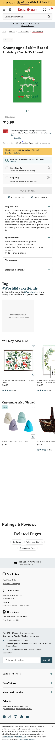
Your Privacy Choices (27, 739)
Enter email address (15, 660)
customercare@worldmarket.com (16, 605)
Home (4, 31)
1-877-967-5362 (9, 598)
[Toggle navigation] (4, 10)
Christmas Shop (23, 31)
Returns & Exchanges (11, 584)
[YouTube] (27, 716)
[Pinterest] (21, 716)
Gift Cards (17, 542)
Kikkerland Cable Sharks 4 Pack (15, 441)
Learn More (8, 653)
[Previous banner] (3, 3)
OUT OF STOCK (27, 190)
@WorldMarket (9, 709)
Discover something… (14, 16)
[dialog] (27, 733)
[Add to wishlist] (33, 346)
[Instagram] (15, 716)
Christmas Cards (37, 31)
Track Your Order (9, 580)
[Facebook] (4, 716)
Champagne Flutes (27, 548)
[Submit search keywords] (48, 16)
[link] (50, 9)
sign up (46, 660)
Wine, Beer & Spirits (34, 542)
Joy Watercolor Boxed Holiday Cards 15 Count (18, 381)
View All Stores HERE (11, 620)
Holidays (12, 31)
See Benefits (15, 138)
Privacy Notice (7, 737)
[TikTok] (9, 716)
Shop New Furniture (44, 26)
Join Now (41, 4)
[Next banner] (52, 3)
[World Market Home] (27, 9)
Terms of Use (21, 737)
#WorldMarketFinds (24, 709)
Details (17, 152)
